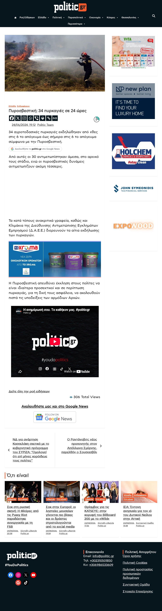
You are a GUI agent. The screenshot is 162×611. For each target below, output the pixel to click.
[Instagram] (24, 118)
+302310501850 (101, 560)
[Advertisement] (55, 193)
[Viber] (36, 118)
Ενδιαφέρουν (23, 106)
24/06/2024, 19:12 (24, 125)
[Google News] (55, 118)
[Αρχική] (15, 17)
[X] (18, 118)
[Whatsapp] (30, 118)
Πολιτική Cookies (135, 562)
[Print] (42, 118)
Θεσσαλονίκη (129, 17)
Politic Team (45, 125)
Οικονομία (94, 17)
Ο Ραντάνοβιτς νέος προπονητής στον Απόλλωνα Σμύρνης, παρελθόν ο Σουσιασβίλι (79, 446)
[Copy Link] (49, 118)
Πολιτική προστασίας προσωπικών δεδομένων (138, 573)
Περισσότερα (75, 24)
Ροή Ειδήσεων (27, 17)
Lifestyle (12, 499)
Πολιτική (57, 17)
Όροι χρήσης (132, 556)
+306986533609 (101, 564)
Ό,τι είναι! (23, 499)
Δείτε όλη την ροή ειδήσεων (29, 391)
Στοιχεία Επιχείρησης (138, 591)
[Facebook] (12, 118)
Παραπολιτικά (75, 17)
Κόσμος (111, 17)
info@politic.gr (103, 556)
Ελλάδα (42, 17)
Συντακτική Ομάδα (136, 584)
